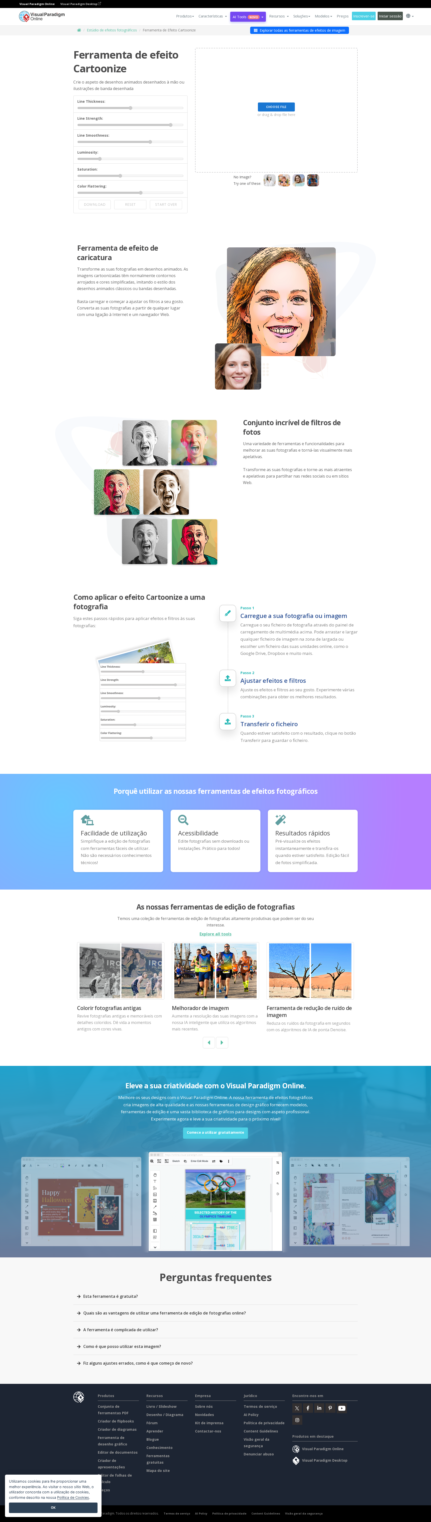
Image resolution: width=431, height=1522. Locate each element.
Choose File (276, 107)
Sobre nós (204, 1406)
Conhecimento (159, 1447)
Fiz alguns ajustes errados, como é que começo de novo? (138, 1363)
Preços (342, 15)
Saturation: (87, 169)
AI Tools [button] (245, 16)
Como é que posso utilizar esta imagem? (122, 1346)
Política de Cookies (73, 1497)
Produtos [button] (184, 15)
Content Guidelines (261, 1431)
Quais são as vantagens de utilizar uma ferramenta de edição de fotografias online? (164, 1313)
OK (53, 1508)
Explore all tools (215, 934)
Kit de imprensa (209, 1423)
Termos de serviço (260, 1406)
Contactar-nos (208, 1431)
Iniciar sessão (390, 15)
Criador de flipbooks (116, 1421)
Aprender (154, 1431)
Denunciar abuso (259, 1454)
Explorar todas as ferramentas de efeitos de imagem (302, 30)
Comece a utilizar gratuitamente (215, 1132)
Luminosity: (87, 152)
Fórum (152, 1423)
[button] (212, 16)
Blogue (152, 1439)
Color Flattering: (92, 186)
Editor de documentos (118, 1452)
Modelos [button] (322, 15)
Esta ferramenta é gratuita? (110, 1296)
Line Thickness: (91, 101)
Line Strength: (90, 118)
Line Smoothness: (93, 135)
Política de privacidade (264, 1423)
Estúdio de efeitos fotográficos (112, 30)
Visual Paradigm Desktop (79, 4)
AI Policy (251, 1414)
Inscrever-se (364, 15)
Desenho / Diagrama (164, 1414)
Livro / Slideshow (161, 1406)
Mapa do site (158, 1470)
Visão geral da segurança (304, 1513)
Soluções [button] (300, 15)
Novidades (204, 1414)
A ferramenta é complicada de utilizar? (120, 1329)
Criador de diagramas (117, 1429)
